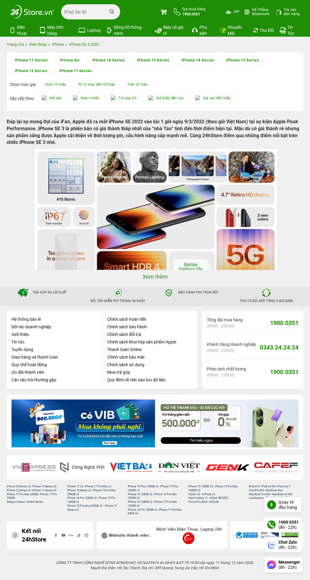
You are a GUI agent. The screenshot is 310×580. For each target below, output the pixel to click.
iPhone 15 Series (153, 60)
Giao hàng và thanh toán (35, 357)
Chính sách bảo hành (127, 326)
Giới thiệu (20, 334)
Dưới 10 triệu (55, 84)
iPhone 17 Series (31, 60)
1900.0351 (284, 322)
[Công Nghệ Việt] (82, 467)
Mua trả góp (118, 372)
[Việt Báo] (130, 467)
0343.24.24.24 (279, 347)
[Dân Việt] (179, 467)
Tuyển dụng (22, 349)
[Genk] (227, 467)
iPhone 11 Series (75, 70)
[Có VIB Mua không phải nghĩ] (83, 423)
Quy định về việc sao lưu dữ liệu (136, 379)
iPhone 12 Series (31, 70)
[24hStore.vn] (32, 12)
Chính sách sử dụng (125, 364)
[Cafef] (276, 467)
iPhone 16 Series (108, 60)
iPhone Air (70, 60)
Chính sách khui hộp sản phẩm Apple (141, 342)
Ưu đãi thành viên (28, 372)
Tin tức (18, 342)
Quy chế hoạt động (29, 364)
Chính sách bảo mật (126, 357)
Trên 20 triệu (137, 84)
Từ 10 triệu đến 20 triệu (96, 84)
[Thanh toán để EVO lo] (226, 423)
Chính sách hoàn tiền (127, 319)
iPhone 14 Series (197, 60)
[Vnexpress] (34, 467)
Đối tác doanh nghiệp (31, 326)
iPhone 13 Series (242, 60)
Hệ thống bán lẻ (26, 319)
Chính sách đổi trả (124, 334)
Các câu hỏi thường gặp (34, 379)
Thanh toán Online (124, 349)
